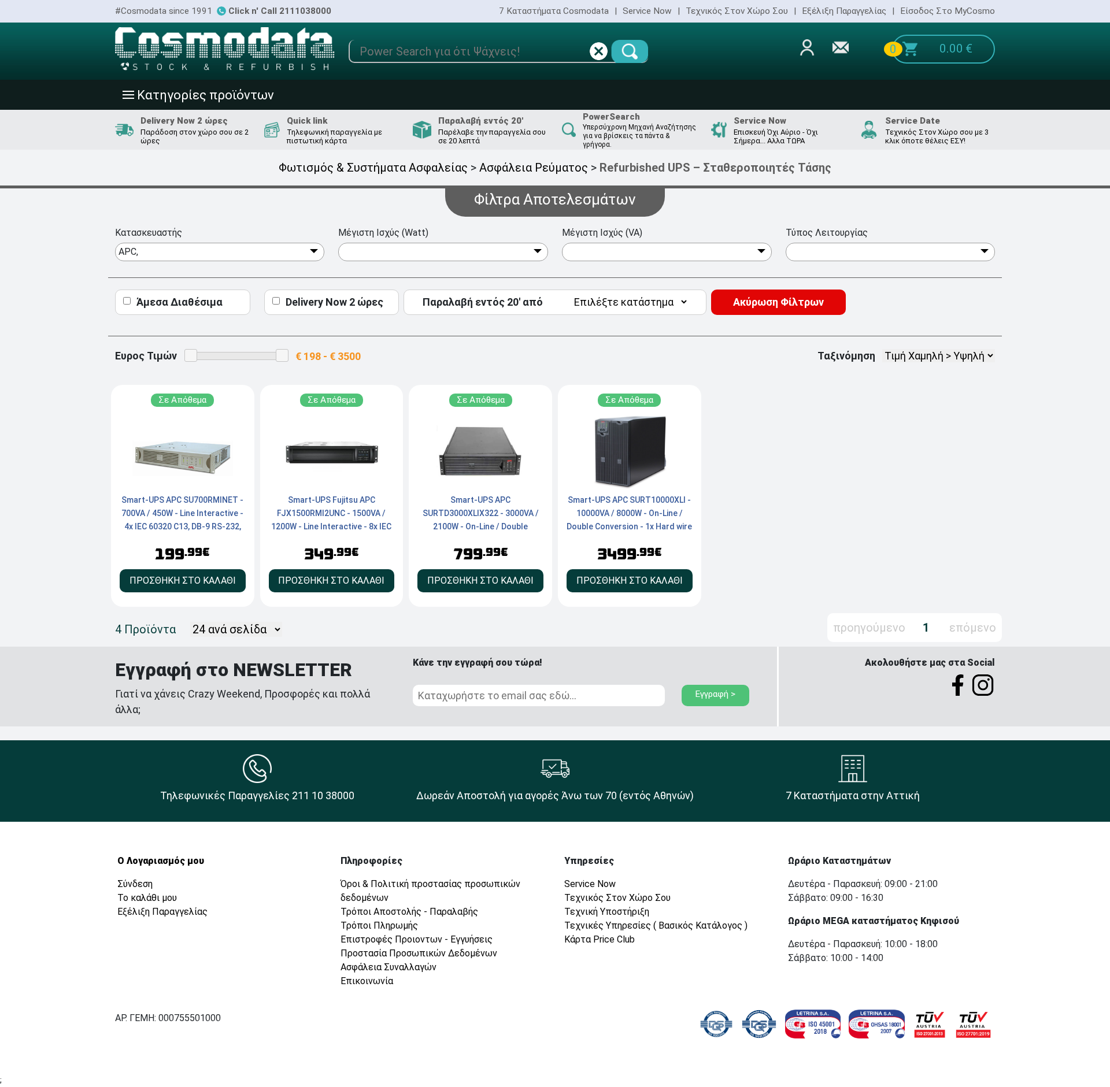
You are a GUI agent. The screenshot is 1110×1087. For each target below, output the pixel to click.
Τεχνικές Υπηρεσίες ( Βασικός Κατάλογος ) (656, 925)
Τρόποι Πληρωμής (379, 925)
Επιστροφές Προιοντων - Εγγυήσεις (417, 939)
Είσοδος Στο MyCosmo (947, 11)
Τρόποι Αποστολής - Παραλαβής (409, 911)
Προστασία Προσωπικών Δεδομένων (419, 953)
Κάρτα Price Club (599, 939)
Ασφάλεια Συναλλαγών (388, 967)
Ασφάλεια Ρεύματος (533, 168)
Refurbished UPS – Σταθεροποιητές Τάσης (715, 168)
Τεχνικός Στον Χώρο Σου (737, 11)
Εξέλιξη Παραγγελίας (844, 11)
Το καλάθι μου (147, 897)
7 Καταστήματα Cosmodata (554, 11)
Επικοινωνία (367, 980)
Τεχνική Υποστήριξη (606, 911)
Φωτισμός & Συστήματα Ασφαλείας (373, 168)
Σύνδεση (135, 883)
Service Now (647, 11)
